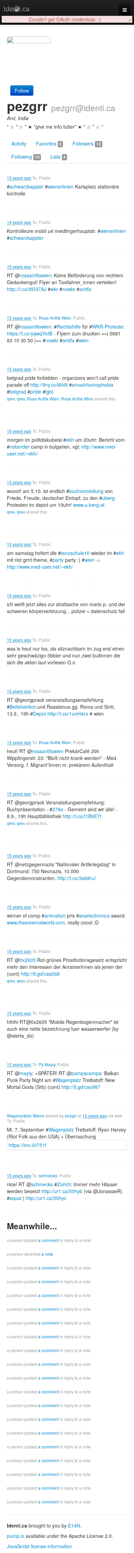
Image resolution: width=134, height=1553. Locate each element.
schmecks (48, 1175)
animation (55, 915)
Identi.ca (16, 8)
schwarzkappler (27, 186)
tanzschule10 (75, 552)
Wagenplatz (68, 1080)
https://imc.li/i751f (27, 1145)
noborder (20, 446)
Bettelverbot (23, 706)
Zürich (64, 1184)
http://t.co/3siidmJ (76, 878)
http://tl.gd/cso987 (81, 1086)
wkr (54, 289)
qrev (11, 398)
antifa (85, 289)
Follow (22, 90)
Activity (18, 143)
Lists (58, 156)
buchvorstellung (86, 491)
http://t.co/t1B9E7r (82, 816)
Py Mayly (47, 1064)
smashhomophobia (92, 384)
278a (57, 809)
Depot (39, 713)
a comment (48, 1240)
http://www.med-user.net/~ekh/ (40, 566)
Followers (86, 143)
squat (16, 1198)
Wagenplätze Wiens (25, 1115)
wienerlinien (61, 186)
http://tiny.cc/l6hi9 (49, 384)
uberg (108, 497)
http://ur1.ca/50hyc (46, 1198)
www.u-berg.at (88, 504)
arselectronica (94, 915)
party (58, 559)
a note (47, 1254)
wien (84, 340)
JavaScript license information (39, 1546)
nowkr (68, 289)
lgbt (49, 391)
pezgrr (71, 1115)
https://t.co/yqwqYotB (29, 333)
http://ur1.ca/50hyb (62, 1191)
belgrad (18, 391)
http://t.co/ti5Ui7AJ (26, 289)
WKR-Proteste (107, 326)
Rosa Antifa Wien (55, 318)
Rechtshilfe (69, 326)
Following (25, 156)
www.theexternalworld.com (36, 922)
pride (35, 391)
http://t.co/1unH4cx (67, 713)
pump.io (15, 1535)
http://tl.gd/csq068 (40, 973)
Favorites (49, 143)
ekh (70, 439)
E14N (74, 1525)
